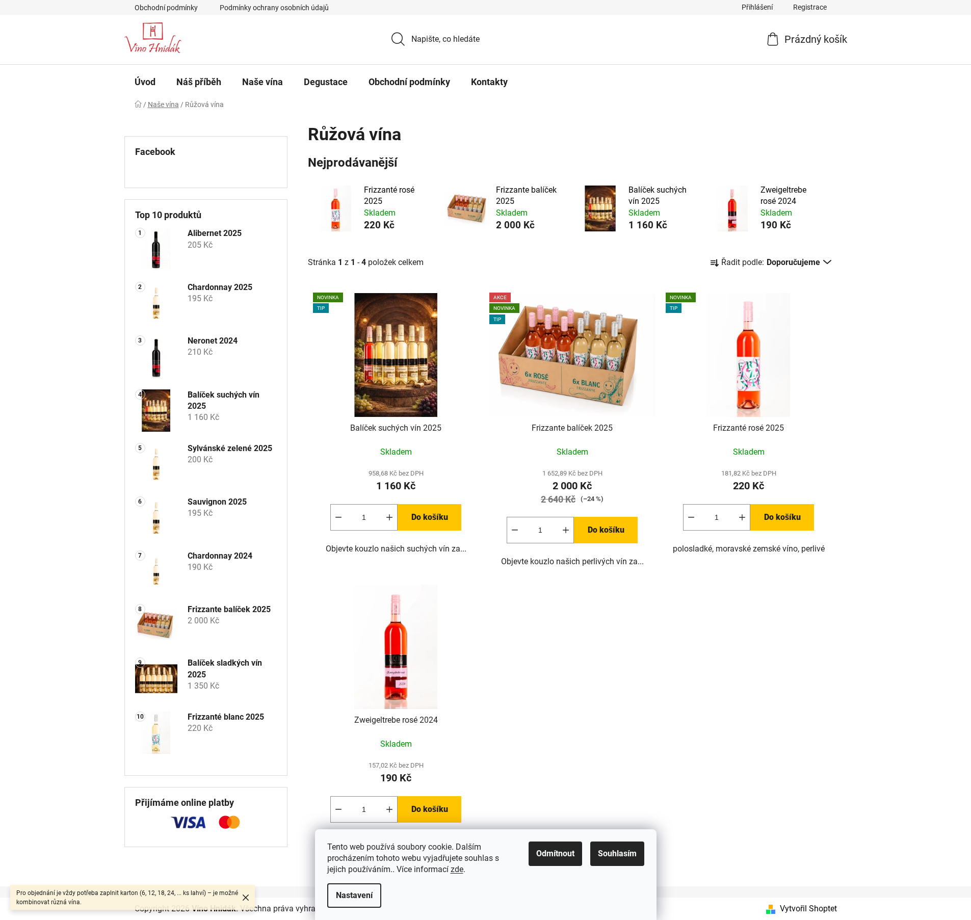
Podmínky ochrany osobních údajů (274, 8)
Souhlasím (617, 853)
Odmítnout (555, 853)
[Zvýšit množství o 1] (389, 517)
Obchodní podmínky (166, 8)
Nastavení (354, 895)
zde (457, 869)
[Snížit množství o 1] (338, 517)
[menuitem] (145, 82)
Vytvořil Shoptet (808, 908)
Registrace (810, 7)
